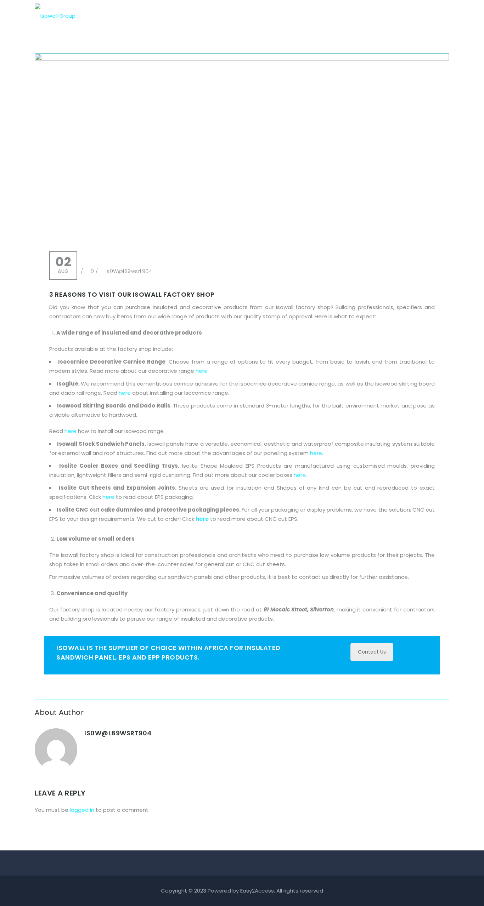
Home (226, 15)
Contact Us (415, 15)
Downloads (369, 15)
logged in (82, 810)
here (202, 371)
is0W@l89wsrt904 (129, 271)
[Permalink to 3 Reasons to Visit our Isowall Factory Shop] (242, 58)
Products (301, 15)
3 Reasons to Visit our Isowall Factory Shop (132, 294)
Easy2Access (257, 890)
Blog (334, 15)
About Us (262, 15)
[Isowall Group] (55, 12)
